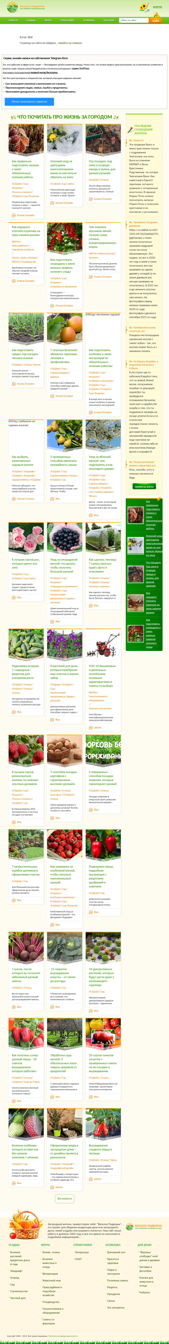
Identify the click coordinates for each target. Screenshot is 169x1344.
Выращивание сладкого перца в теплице (100, 1149)
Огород (104, 180)
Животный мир (106, 253)
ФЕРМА (16, 242)
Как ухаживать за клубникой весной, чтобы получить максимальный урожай (62, 874)
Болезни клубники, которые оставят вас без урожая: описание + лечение (25, 1151)
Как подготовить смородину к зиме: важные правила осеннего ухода (62, 265)
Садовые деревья (59, 373)
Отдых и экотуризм (113, 1271)
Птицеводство (28, 262)
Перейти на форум (144, 487)
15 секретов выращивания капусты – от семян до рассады (62, 975)
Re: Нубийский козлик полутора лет (142, 329)
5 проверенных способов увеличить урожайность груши (63, 461)
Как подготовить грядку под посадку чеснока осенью (25, 354)
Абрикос (54, 377)
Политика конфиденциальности (62, 1336)
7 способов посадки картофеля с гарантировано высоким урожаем (63, 778)
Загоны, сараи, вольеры (24, 258)
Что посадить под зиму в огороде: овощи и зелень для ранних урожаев (102, 167)
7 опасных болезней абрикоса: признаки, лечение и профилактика (64, 356)
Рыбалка (144, 1292)
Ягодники (17, 188)
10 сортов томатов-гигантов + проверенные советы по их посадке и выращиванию (103, 1063)
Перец (36, 1082)
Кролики (93, 258)
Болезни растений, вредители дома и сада (20, 1258)
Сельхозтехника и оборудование (98, 698)
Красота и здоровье (113, 1261)
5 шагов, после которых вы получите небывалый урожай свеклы (26, 975)
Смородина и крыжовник (63, 286)
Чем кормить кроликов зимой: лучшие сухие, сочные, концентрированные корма (102, 237)
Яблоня (93, 496)
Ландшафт (29, 471)
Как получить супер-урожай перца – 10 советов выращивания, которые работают (25, 1063)
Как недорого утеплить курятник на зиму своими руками (26, 231)
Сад (25, 184)
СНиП (78, 1259)
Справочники (82, 1245)
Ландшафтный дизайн (61, 1168)
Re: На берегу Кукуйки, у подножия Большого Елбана (143, 365)
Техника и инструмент (100, 708)
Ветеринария (50, 1273)
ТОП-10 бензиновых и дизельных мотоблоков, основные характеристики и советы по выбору (102, 676)
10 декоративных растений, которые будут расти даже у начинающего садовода (101, 977)
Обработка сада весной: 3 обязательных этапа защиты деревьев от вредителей (63, 1063)
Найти (155, 21)
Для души (144, 1245)
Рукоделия (113, 1294)
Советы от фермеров (49, 1321)
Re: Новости (136, 140)
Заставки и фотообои (145, 1269)
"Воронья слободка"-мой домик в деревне (149, 1256)
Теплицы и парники (99, 586)
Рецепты (112, 1287)
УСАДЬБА (17, 184)
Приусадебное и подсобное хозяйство (23, 248)
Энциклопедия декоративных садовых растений (62, 598)
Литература (82, 1252)
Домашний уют (116, 1252)
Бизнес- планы (51, 1252)
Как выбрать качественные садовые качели (22, 461)
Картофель (56, 795)
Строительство (19, 1291)
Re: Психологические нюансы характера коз (142, 464)
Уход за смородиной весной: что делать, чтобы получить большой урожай (63, 565)
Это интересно (115, 1307)
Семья (111, 1301)
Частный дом (18, 1298)
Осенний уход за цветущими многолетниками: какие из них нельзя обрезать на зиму (63, 169)
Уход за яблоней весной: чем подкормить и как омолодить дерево (101, 463)
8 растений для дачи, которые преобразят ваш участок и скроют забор (64, 672)
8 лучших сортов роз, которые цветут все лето (26, 563)
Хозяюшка (113, 1245)
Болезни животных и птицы (50, 1263)
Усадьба (14, 1245)
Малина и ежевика (21, 192)
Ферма (45, 1245)
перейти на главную (70, 43)
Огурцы (16, 693)
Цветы (71, 184)
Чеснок (36, 365)
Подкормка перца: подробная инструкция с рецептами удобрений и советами (101, 876)
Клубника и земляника (101, 381)
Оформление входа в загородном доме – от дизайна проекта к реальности (64, 1151)
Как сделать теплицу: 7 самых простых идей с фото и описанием (103, 565)
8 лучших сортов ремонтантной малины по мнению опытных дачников (25, 778)
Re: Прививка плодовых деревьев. (143, 224)
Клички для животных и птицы (146, 1281)
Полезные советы (117, 1280)
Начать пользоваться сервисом (29, 101)
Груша (73, 475)
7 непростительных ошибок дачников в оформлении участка (26, 870)
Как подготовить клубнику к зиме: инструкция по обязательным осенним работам (100, 358)
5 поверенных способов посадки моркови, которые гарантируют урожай (103, 778)
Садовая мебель (20, 480)
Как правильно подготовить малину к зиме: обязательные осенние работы (25, 169)
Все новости (65, 1198)
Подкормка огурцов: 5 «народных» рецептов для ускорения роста (25, 672)
